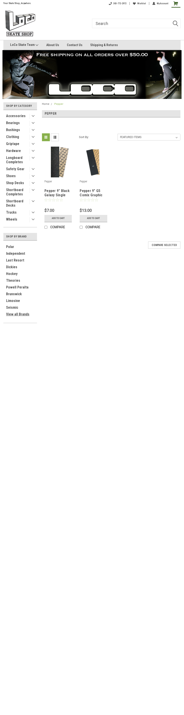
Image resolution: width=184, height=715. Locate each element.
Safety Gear (15, 169)
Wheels (11, 219)
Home (45, 104)
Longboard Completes (14, 160)
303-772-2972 (119, 3)
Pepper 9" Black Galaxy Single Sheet (57, 193)
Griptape (12, 144)
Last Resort (15, 260)
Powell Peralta (17, 287)
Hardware (13, 151)
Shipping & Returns (104, 45)
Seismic (12, 307)
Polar (10, 247)
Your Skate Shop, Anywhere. (17, 3)
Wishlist (141, 3)
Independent (15, 253)
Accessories (16, 116)
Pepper (58, 104)
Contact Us (74, 45)
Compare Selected (164, 245)
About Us (52, 45)
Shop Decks (15, 183)
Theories (13, 280)
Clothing (12, 137)
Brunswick (14, 294)
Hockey (12, 274)
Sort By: (84, 137)
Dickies (11, 267)
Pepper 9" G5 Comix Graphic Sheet (91, 193)
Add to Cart (58, 218)
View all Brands (17, 314)
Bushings (13, 130)
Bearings (13, 123)
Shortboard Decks (14, 203)
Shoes (11, 176)
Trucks (11, 212)
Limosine (13, 301)
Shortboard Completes (14, 192)
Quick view (58, 174)
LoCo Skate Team (22, 45)
